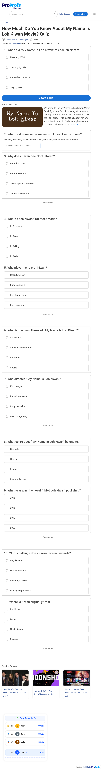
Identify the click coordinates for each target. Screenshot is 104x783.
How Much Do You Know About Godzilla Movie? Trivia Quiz (76, 692)
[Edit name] (26, 752)
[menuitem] (65, 14)
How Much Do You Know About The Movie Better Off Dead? (14, 692)
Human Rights (23, 40)
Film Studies (10, 40)
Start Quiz (46, 98)
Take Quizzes (64, 14)
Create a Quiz (80, 14)
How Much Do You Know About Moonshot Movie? (44, 692)
